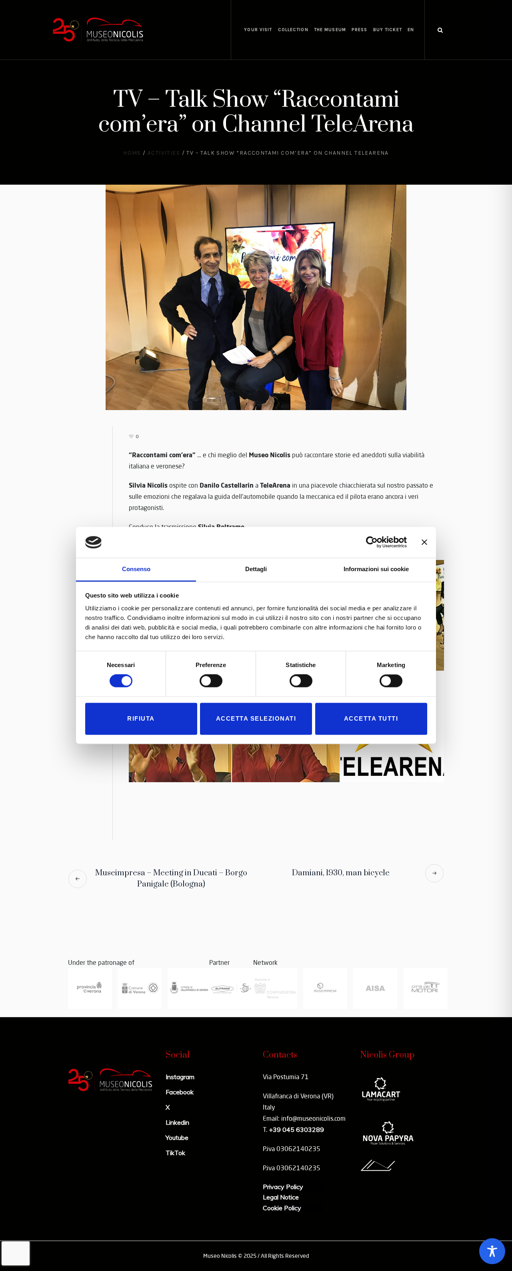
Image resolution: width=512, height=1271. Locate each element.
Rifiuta (141, 718)
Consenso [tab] (136, 569)
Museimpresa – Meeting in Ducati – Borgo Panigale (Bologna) (171, 878)
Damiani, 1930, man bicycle (341, 873)
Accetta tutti (371, 718)
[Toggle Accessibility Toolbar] (492, 1251)
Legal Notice (281, 1197)
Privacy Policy (283, 1187)
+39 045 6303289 (296, 1130)
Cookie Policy (282, 1208)
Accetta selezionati (256, 718)
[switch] (211, 681)
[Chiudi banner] (424, 542)
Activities (164, 152)
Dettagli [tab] (256, 569)
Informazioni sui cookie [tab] (376, 569)
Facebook (180, 1092)
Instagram (180, 1077)
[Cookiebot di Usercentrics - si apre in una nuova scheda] (372, 542)
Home (132, 152)
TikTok (175, 1153)
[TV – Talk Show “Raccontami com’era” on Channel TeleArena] (256, 297)
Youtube (177, 1138)
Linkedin (177, 1122)
